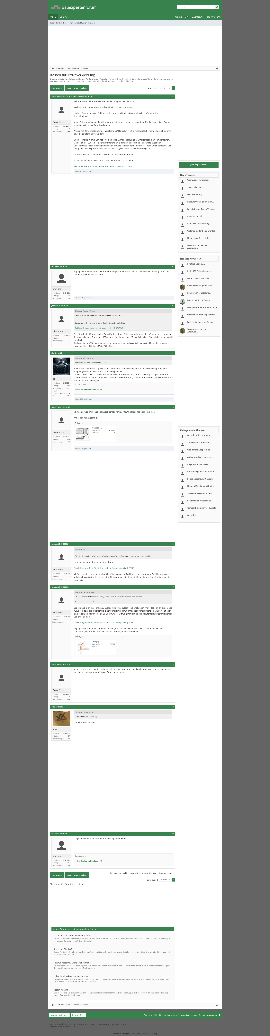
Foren (53, 17)
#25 (173, 407)
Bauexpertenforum (58, 1015)
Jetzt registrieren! (198, 164)
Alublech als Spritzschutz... (200, 442)
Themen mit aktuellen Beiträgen (82, 23)
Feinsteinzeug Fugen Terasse (201, 209)
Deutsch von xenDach (111, 1024)
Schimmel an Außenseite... (200, 500)
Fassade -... (192, 515)
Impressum (172, 1015)
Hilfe (155, 1015)
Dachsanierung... (195, 194)
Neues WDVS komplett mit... (200, 486)
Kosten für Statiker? (63, 949)
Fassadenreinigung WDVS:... (200, 435)
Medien (63, 17)
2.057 (68, 295)
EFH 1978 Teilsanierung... (199, 223)
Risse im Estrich (194, 216)
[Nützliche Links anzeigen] (217, 68)
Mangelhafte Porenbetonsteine (202, 307)
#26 (173, 544)
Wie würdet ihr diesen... (198, 180)
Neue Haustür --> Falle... (199, 238)
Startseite (148, 1015)
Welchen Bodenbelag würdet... (202, 231)
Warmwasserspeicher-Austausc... (197, 246)
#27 (173, 587)
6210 (68, 396)
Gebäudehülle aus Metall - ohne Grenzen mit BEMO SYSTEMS (103, 166)
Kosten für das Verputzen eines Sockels (72, 935)
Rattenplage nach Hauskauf (200, 471)
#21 (173, 97)
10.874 (68, 386)
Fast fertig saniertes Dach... (200, 322)
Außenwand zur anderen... (200, 457)
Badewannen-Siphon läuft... (200, 201)
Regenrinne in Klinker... (198, 464)
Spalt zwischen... (195, 187)
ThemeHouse (70, 1026)
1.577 (68, 736)
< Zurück (163, 88)
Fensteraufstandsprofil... (199, 292)
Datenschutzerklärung (208, 1015)
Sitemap (162, 1015)
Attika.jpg (95, 642)
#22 (173, 267)
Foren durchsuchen (58, 23)
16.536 (68, 129)
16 (69, 338)
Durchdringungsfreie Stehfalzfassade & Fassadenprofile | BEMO (104, 568)
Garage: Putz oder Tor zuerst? (201, 508)
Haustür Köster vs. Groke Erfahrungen (71, 962)
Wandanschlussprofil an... (199, 449)
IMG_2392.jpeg (97, 428)
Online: (181, 17)
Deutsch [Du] (77, 1015)
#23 (173, 306)
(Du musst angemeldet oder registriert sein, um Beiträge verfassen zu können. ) (142, 873)
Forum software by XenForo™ (72, 1024)
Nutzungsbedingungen (187, 1015)
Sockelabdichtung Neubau (200, 479)
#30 (173, 834)
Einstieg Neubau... (196, 263)
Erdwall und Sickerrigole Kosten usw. (71, 976)
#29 (173, 707)
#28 (173, 665)
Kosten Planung (61, 989)
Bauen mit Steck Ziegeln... (199, 300)
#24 (173, 353)
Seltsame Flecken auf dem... (200, 493)
